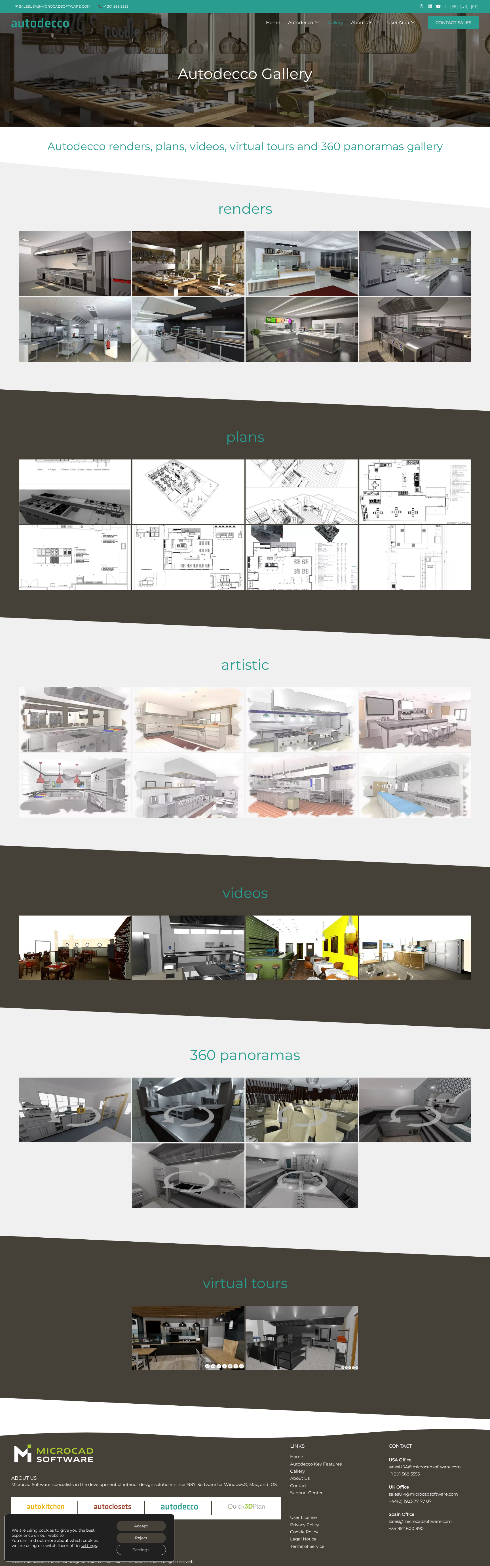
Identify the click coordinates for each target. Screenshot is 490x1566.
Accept (141, 1526)
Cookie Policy (304, 1531)
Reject (141, 1537)
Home (273, 22)
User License (303, 1517)
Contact (298, 1485)
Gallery (335, 22)
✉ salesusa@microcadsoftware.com (52, 6)
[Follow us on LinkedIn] (429, 6)
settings (89, 1545)
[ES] (454, 6)
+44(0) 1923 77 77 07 (410, 1501)
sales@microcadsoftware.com (420, 1521)
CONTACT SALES (453, 22)
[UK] (464, 6)
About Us (361, 22)
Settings (141, 1549)
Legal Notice (303, 1539)
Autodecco (300, 22)
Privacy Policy (304, 1524)
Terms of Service (307, 1546)
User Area (398, 22)
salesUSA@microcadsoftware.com (425, 1467)
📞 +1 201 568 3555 (113, 6)
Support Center (306, 1492)
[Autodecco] (40, 22)
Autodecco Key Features (316, 1464)
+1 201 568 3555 (404, 1474)
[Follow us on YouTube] (438, 6)
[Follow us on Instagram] (421, 6)
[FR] (475, 6)
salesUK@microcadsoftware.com (423, 1494)
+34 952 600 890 (406, 1528)
